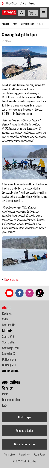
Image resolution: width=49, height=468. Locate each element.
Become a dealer (24, 431)
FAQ (4, 405)
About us (5, 23)
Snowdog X (8, 353)
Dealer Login (24, 417)
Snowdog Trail (10, 347)
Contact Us (8, 324)
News (15, 23)
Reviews (7, 313)
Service (7, 388)
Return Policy (39, 454)
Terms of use (9, 454)
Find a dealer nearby (24, 444)
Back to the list (11, 279)
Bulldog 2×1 (9, 364)
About (6, 307)
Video (5, 318)
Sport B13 (8, 336)
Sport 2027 (9, 342)
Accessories (10, 370)
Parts (5, 393)
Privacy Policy (24, 454)
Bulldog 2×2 (9, 359)
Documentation (11, 399)
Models (7, 330)
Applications (11, 382)
